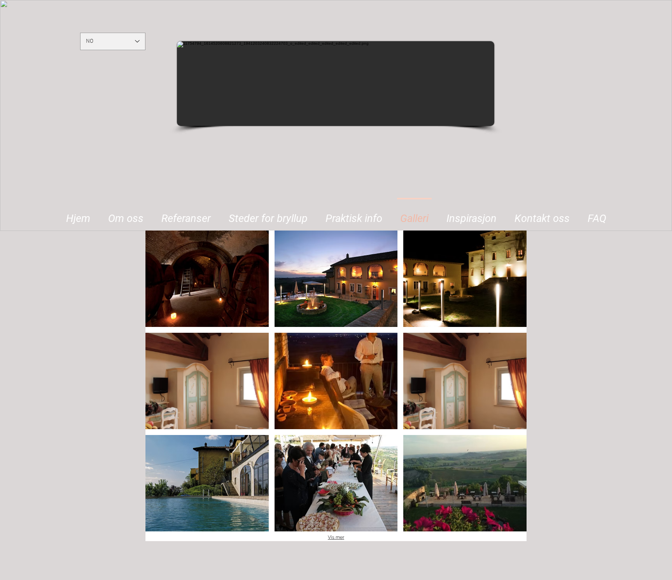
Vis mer (336, 537)
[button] (268, 215)
